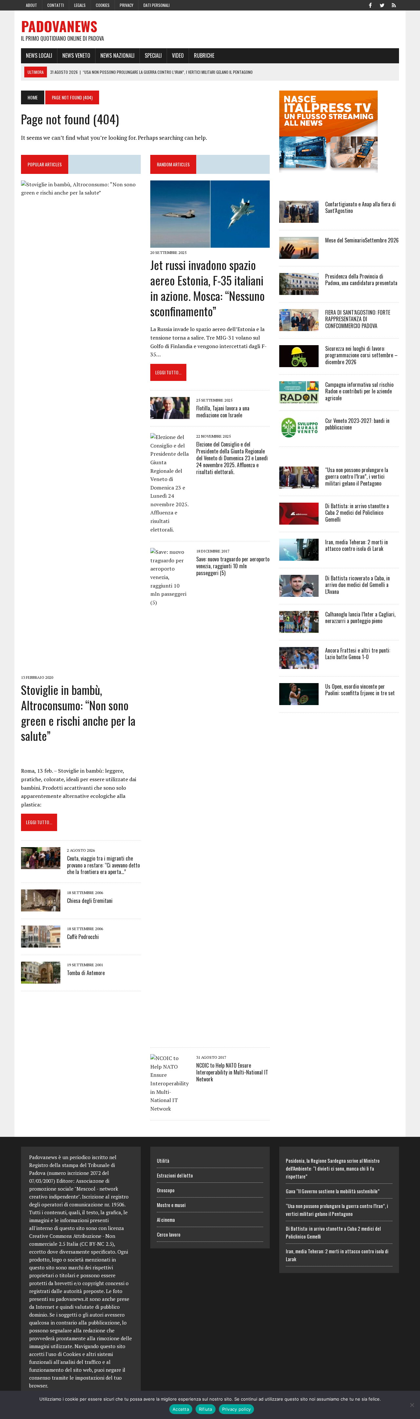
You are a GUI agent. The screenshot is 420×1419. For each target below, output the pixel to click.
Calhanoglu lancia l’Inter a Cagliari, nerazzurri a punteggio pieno (360, 617)
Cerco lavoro (168, 1234)
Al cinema (166, 1219)
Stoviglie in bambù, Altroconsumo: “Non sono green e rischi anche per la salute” (78, 712)
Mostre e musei (171, 1204)
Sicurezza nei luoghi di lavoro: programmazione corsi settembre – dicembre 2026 (361, 355)
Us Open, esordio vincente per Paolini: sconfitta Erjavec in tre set (360, 689)
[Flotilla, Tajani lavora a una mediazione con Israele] (170, 414)
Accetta (181, 1409)
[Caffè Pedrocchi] (40, 943)
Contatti (55, 5)
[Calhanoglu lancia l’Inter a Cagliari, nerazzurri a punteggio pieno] (299, 628)
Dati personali (156, 5)
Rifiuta (205, 1409)
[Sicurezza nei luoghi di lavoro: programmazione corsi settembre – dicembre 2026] (299, 362)
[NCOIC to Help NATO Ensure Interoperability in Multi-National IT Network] (170, 1108)
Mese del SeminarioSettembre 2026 (362, 240)
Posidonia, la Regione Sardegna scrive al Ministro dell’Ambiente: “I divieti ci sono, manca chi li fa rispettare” (333, 1168)
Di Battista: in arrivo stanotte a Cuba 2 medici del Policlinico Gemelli (357, 513)
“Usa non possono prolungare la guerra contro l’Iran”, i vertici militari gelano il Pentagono (356, 477)
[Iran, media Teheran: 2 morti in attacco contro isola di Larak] (299, 556)
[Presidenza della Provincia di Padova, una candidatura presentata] (299, 290)
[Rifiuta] (412, 1405)
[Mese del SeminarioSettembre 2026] (299, 254)
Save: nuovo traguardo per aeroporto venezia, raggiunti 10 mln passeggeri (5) (232, 566)
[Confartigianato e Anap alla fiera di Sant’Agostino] (299, 218)
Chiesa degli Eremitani (90, 901)
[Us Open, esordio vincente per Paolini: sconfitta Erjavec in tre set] (299, 700)
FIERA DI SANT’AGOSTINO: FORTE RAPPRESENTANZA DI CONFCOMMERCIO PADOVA (357, 319)
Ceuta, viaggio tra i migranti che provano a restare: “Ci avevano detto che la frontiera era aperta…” (103, 865)
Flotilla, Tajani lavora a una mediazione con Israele (222, 411)
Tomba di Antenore (86, 973)
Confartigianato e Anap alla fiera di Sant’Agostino (360, 207)
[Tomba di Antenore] (40, 979)
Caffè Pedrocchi (83, 937)
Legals (80, 5)
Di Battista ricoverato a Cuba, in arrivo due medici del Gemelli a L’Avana (357, 585)
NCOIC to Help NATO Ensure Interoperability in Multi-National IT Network (232, 1072)
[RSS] (393, 5)
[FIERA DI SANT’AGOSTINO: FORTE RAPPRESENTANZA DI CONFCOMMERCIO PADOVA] (299, 326)
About (31, 5)
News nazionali (117, 55)
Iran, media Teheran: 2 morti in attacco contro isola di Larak (356, 545)
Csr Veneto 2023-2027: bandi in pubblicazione (357, 424)
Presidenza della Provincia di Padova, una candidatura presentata (361, 279)
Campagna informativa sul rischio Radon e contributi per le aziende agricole (359, 391)
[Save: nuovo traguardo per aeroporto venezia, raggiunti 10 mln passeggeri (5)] (170, 1035)
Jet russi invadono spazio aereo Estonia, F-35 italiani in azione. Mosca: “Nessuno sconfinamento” (207, 287)
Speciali (153, 55)
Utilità (163, 1160)
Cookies (103, 5)
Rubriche (204, 55)
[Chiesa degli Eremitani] (40, 907)
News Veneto (76, 55)
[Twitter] (382, 5)
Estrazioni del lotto (175, 1175)
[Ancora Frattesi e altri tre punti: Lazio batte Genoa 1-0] (299, 664)
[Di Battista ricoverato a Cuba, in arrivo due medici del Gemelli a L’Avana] (299, 592)
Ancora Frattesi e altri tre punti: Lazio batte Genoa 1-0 (357, 653)
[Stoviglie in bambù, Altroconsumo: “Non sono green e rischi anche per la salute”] (81, 668)
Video (178, 55)
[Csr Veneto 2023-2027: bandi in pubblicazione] (299, 434)
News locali (39, 55)
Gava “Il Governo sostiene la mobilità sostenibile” (333, 1191)
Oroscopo (166, 1190)
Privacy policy (236, 1409)
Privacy (126, 5)
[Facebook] (370, 5)
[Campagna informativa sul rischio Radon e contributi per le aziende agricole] (299, 398)
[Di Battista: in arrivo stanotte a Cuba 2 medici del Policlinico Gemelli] (299, 520)
